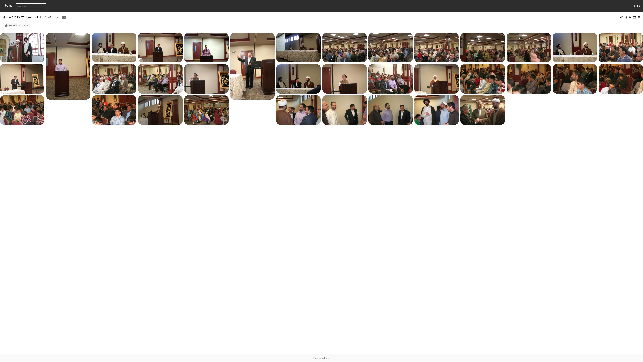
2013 (16, 17)
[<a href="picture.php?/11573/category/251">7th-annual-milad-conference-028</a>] (22, 109)
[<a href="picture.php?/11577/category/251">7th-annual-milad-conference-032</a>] (298, 109)
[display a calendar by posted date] (634, 17)
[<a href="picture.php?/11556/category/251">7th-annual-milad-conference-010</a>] (436, 47)
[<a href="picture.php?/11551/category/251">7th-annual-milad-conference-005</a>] (206, 47)
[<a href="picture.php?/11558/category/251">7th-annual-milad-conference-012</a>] (529, 47)
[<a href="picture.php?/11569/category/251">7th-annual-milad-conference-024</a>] (482, 78)
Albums (7, 5)
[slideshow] (630, 17)
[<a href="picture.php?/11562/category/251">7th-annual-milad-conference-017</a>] (114, 78)
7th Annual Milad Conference (41, 17)
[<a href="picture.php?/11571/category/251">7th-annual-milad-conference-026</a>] (575, 78)
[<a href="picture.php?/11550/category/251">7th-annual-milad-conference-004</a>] (160, 47)
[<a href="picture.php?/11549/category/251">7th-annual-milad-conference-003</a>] (114, 47)
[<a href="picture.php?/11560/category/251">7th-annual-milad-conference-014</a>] (621, 47)
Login (637, 5)
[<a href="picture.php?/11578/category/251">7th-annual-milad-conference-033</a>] (344, 109)
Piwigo (327, 358)
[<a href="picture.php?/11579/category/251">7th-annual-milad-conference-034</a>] (390, 109)
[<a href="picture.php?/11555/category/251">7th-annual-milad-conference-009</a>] (390, 47)
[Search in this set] (621, 17)
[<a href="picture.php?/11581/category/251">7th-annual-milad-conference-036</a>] (482, 109)
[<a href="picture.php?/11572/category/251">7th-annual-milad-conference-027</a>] (621, 78)
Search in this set (19, 25)
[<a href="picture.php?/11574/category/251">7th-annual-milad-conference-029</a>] (114, 109)
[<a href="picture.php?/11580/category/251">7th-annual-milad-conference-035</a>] (436, 109)
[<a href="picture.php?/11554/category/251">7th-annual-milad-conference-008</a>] (344, 47)
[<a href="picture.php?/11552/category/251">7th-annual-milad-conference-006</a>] (252, 65)
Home (7, 17)
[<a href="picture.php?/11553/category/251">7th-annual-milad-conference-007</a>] (298, 47)
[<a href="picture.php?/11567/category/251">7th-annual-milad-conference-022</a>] (390, 78)
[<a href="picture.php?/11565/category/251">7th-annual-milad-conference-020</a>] (298, 78)
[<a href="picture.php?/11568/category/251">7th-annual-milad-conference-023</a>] (436, 78)
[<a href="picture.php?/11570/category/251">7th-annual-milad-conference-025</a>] (529, 78)
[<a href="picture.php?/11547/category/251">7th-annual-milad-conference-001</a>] (22, 47)
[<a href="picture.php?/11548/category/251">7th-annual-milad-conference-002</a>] (68, 65)
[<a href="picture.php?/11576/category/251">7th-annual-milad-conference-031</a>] (206, 109)
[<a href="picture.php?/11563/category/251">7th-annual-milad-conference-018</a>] (160, 78)
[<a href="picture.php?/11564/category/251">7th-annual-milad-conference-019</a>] (206, 78)
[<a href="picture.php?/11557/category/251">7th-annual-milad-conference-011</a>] (482, 47)
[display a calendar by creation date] (639, 17)
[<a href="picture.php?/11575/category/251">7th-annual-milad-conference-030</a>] (160, 109)
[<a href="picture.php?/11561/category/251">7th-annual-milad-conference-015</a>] (22, 78)
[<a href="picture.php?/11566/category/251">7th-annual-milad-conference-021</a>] (344, 78)
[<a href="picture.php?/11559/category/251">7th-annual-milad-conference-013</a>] (575, 47)
